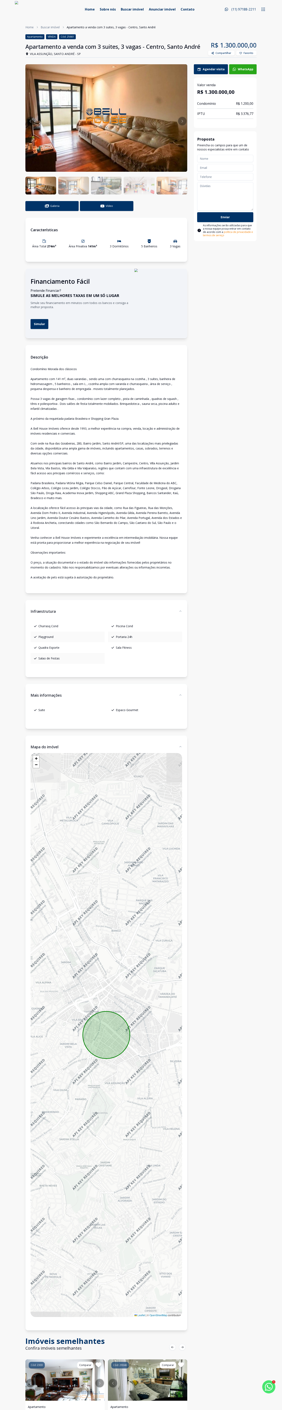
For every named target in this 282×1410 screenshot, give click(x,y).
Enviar (225, 217)
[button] (30, 121)
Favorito (248, 53)
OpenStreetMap (158, 1315)
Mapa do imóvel (44, 746)
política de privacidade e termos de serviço (228, 233)
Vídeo (109, 206)
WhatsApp (245, 69)
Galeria (54, 206)
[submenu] (263, 9)
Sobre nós (108, 9)
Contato (187, 9)
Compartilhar (223, 53)
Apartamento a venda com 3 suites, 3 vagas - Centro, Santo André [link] (111, 27)
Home (90, 9)
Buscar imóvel (132, 9)
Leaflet (141, 1315)
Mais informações (46, 695)
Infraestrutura (43, 611)
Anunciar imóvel (162, 9)
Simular (39, 324)
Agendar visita (214, 69)
